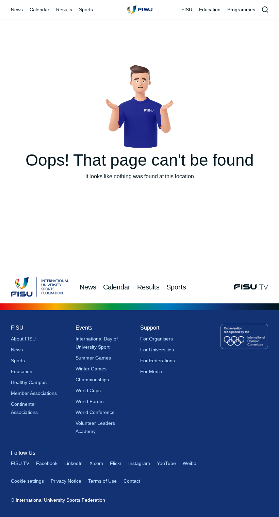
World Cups (88, 390)
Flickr (115, 463)
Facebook (47, 463)
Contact (132, 481)
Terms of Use (102, 481)
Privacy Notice (66, 481)
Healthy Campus (29, 382)
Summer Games (93, 358)
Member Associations (34, 393)
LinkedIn (73, 463)
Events (84, 328)
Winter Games (91, 368)
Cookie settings (27, 481)
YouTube (166, 463)
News (17, 9)
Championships (92, 379)
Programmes (241, 9)
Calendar (39, 9)
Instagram (139, 463)
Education (209, 9)
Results (64, 9)
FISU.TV (20, 463)
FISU (186, 9)
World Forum (90, 401)
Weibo (189, 463)
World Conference (95, 412)
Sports (86, 9)
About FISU (23, 338)
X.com (96, 463)
